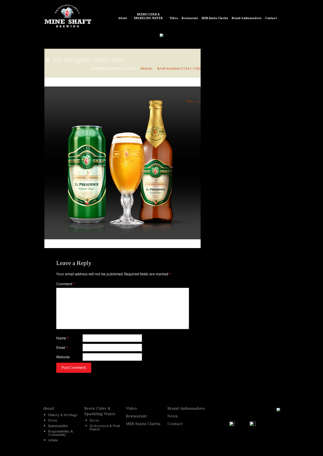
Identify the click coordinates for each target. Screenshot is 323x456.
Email (62, 347)
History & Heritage (63, 415)
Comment (65, 283)
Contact (175, 423)
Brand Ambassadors (186, 408)
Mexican (146, 68)
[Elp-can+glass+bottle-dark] (122, 162)
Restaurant (136, 415)
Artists (53, 440)
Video (131, 408)
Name (62, 338)
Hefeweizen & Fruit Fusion (105, 427)
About (48, 408)
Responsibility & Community (60, 433)
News (52, 420)
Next (194, 101)
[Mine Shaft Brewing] (67, 16)
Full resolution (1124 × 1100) (180, 68)
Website (63, 357)
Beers (94, 420)
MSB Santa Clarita (143, 423)
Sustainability (58, 426)
